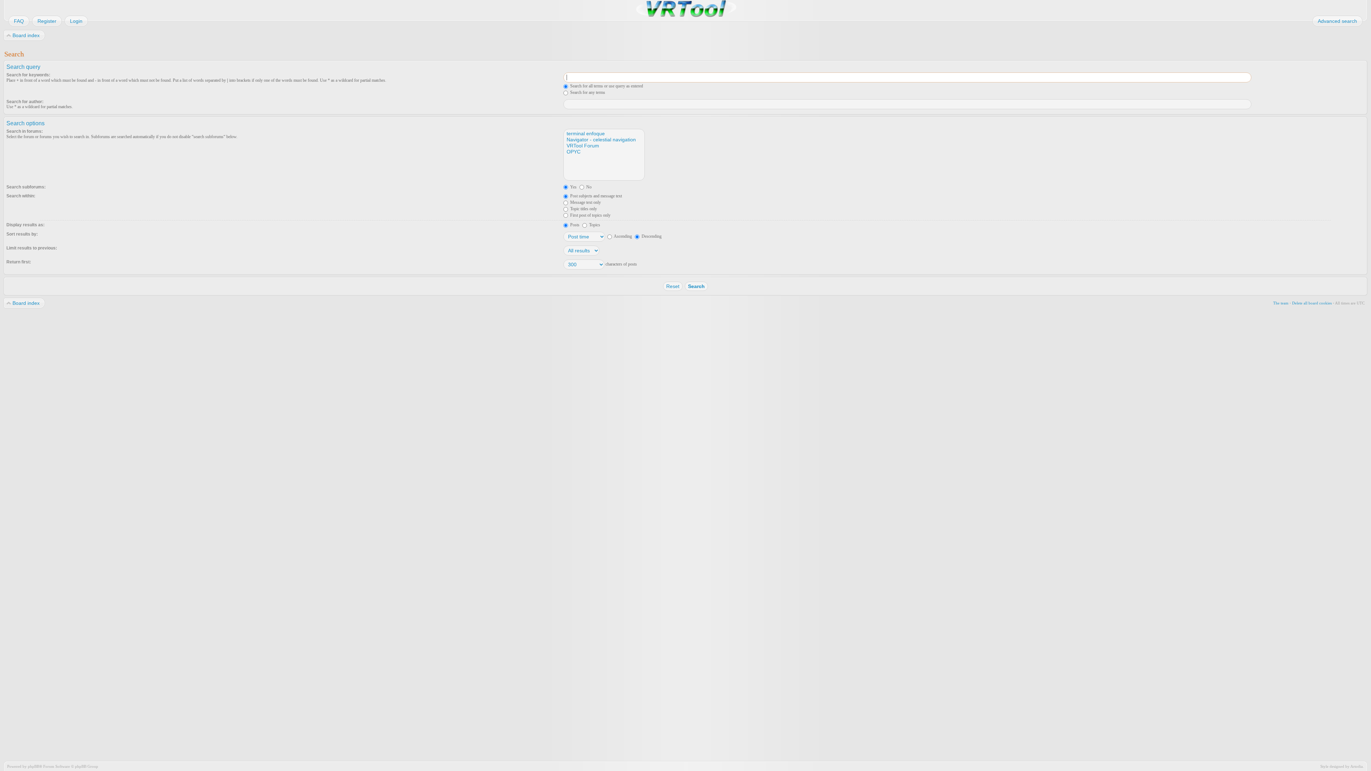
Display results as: (25, 224)
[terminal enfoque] (604, 134)
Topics (594, 224)
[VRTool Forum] (604, 146)
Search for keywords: (28, 74)
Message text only (585, 202)
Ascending (622, 236)
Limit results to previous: (31, 248)
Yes (573, 187)
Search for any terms (587, 92)
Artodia (1356, 766)
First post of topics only (590, 215)
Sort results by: (22, 234)
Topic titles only (583, 208)
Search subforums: (26, 187)
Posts (574, 224)
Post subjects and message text (595, 195)
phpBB (33, 766)
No (588, 187)
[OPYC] (604, 152)
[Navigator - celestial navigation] (604, 140)
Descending (651, 236)
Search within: (20, 195)
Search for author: (25, 101)
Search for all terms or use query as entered (606, 86)
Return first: (18, 261)
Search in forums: (24, 131)
